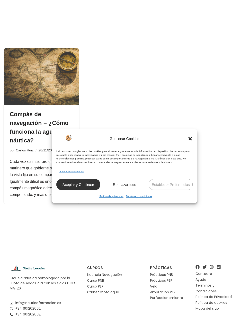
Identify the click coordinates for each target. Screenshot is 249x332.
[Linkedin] (219, 267)
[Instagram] (212, 267)
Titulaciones (125, 14)
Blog (231, 14)
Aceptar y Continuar (78, 185)
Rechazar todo (124, 185)
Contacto (211, 14)
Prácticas (156, 14)
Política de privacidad (111, 196)
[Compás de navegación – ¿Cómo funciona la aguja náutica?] (41, 76)
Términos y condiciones (139, 196)
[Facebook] (198, 267)
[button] (190, 138)
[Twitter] (205, 267)
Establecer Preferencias (171, 185)
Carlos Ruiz (25, 150)
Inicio (101, 14)
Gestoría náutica (186, 14)
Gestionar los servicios (71, 171)
